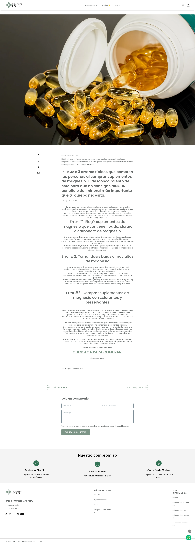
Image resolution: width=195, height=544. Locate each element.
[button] (91, 5)
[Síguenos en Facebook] (6, 514)
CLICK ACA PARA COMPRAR (97, 352)
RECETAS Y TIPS (73, 155)
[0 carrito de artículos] (188, 5)
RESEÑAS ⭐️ (106, 5)
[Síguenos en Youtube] (22, 514)
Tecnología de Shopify (33, 541)
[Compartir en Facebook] (38, 155)
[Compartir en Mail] (38, 173)
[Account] (183, 5)
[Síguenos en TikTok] (14, 514)
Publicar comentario (75, 432)
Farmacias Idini (18, 541)
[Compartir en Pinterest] (38, 167)
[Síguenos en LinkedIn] (17, 514)
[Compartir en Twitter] (38, 161)
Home (64, 155)
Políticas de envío (179, 510)
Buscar (175, 497)
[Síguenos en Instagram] (10, 514)
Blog (96, 505)
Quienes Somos (100, 500)
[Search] (177, 5)
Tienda (97, 495)
